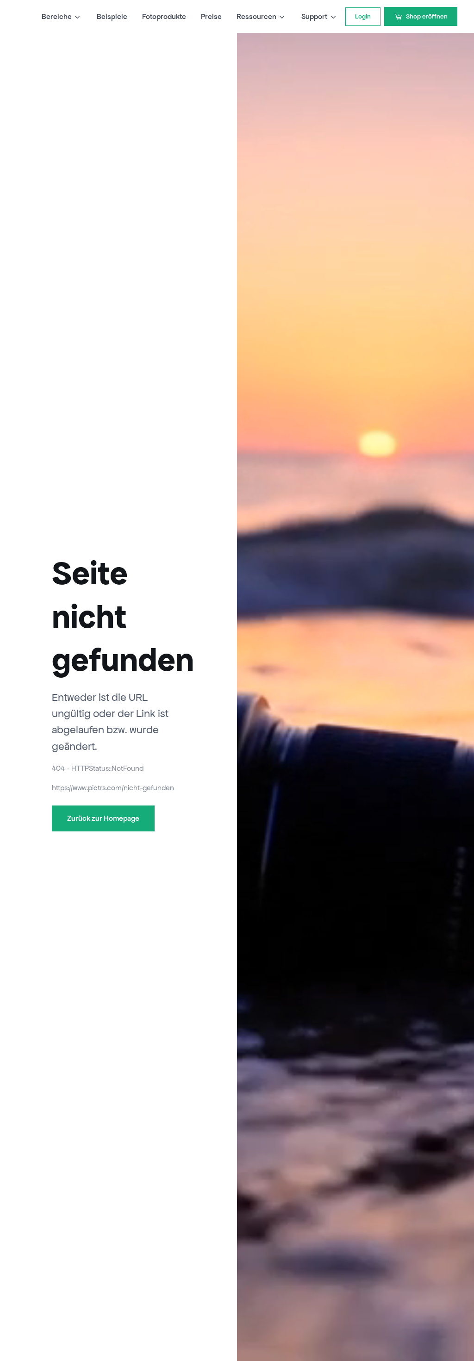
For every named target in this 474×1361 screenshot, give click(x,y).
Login (363, 16)
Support (314, 16)
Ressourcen (256, 16)
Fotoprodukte (164, 16)
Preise (211, 16)
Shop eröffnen (427, 16)
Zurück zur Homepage (103, 818)
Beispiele (112, 16)
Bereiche (57, 16)
